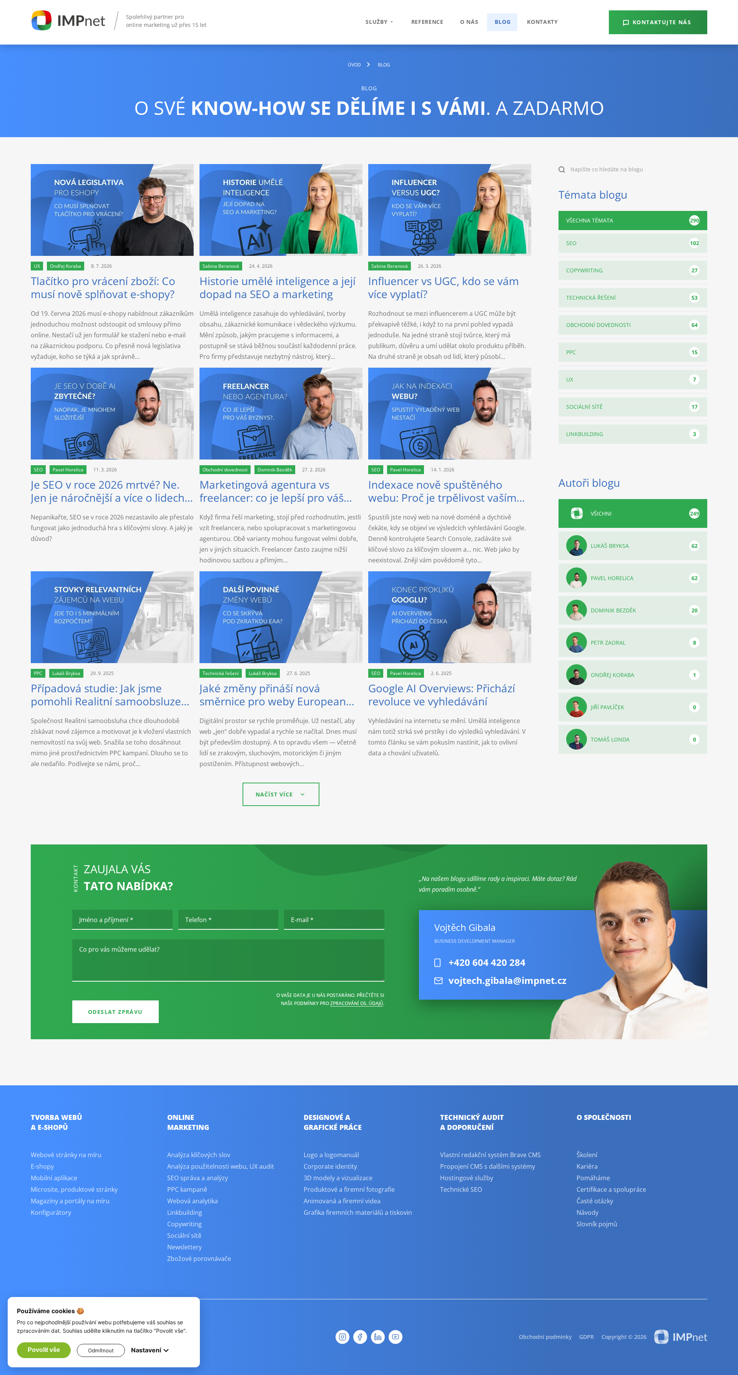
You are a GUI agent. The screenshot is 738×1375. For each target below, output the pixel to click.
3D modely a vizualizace (338, 1178)
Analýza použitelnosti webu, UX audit (220, 1166)
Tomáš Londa (643, 739)
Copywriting (632, 270)
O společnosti (604, 1117)
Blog (502, 21)
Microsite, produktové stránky (74, 1189)
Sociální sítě (632, 406)
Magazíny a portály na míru (70, 1201)
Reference (427, 21)
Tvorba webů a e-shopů (56, 1122)
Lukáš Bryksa (644, 545)
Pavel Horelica (644, 578)
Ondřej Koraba (643, 674)
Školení (587, 1155)
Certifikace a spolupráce (611, 1189)
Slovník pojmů (597, 1224)
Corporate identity (330, 1166)
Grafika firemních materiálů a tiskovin (358, 1212)
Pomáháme (593, 1178)
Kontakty (542, 21)
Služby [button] (376, 21)
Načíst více (274, 794)
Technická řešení (632, 297)
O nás (469, 21)
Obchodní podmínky (545, 1336)
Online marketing (188, 1122)
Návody (587, 1212)
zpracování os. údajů (356, 1003)
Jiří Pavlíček (643, 707)
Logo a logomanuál (331, 1155)
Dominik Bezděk (644, 610)
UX (631, 379)
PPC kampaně (187, 1189)
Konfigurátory (51, 1212)
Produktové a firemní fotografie (349, 1189)
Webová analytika (192, 1201)
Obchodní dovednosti (632, 324)
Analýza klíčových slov (198, 1155)
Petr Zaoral (643, 642)
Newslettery (184, 1247)
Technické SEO (461, 1189)
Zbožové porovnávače (199, 1258)
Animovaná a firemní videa (342, 1201)
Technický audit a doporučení (472, 1122)
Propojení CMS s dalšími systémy (487, 1166)
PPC (632, 352)
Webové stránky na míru (66, 1155)
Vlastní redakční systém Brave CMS (490, 1155)
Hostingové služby (466, 1178)
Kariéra (587, 1166)
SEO (632, 243)
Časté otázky (595, 1201)
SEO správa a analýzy (197, 1178)
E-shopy (42, 1166)
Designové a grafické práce (333, 1122)
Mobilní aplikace (54, 1178)
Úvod (354, 65)
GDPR (586, 1336)
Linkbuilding (631, 434)
